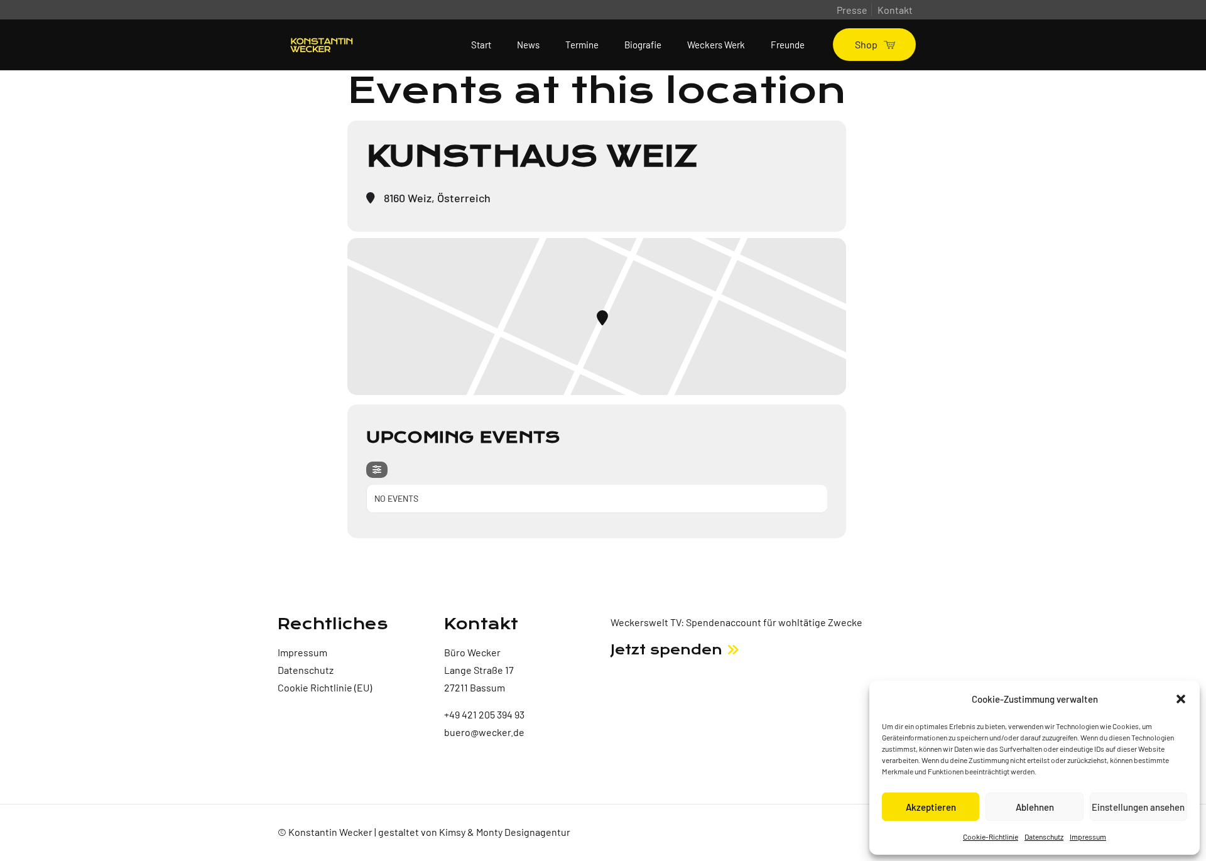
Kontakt (895, 10)
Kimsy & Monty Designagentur (504, 832)
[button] (1181, 699)
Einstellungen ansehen (1138, 807)
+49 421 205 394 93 (484, 714)
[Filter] (377, 470)
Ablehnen (1035, 807)
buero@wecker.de (484, 732)
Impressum (1088, 836)
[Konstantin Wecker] (321, 44)
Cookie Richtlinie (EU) (325, 687)
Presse (852, 10)
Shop (866, 44)
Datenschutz (1043, 836)
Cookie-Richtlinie (990, 836)
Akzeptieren (931, 807)
